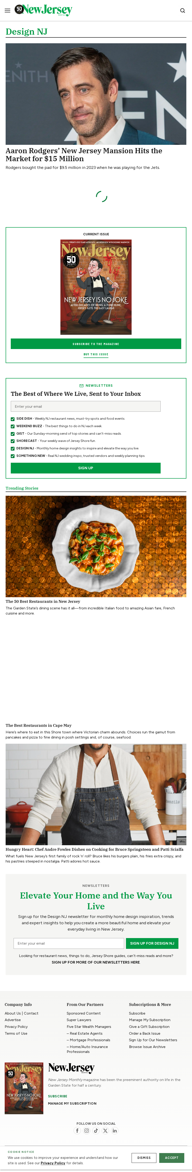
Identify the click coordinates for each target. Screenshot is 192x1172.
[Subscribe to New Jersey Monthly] (24, 1088)
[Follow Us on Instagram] (86, 1130)
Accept (171, 1158)
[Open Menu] (7, 10)
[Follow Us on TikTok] (96, 1130)
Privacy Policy (53, 1163)
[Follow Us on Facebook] (77, 1130)
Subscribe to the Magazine (96, 344)
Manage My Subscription (72, 1104)
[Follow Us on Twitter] (105, 1130)
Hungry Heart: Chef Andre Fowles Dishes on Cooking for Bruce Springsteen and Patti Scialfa (95, 849)
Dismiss (144, 1158)
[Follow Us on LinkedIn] (114, 1130)
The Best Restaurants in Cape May (39, 725)
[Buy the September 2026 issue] (96, 287)
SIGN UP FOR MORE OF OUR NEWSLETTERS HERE (96, 962)
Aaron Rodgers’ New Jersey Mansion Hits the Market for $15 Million (84, 154)
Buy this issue (96, 354)
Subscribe (57, 1096)
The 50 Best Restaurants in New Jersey (43, 601)
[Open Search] (182, 10)
